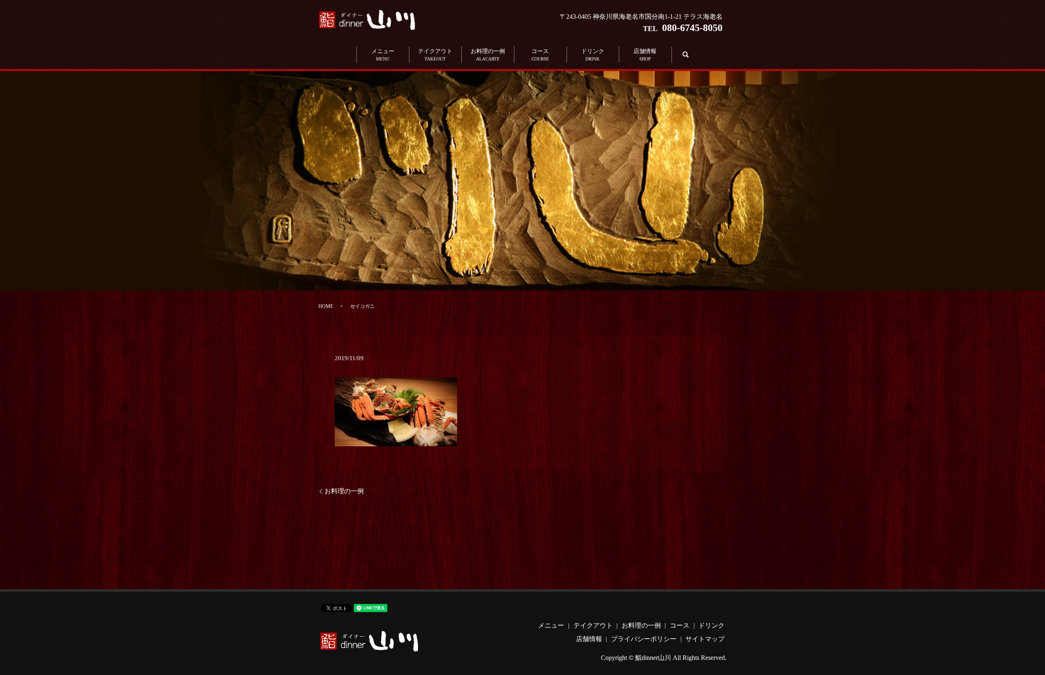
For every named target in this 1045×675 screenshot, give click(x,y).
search (684, 54)
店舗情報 (645, 54)
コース (540, 54)
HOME (325, 306)
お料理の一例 (488, 54)
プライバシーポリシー (643, 638)
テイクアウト (435, 54)
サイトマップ (705, 638)
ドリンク (592, 54)
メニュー (382, 54)
